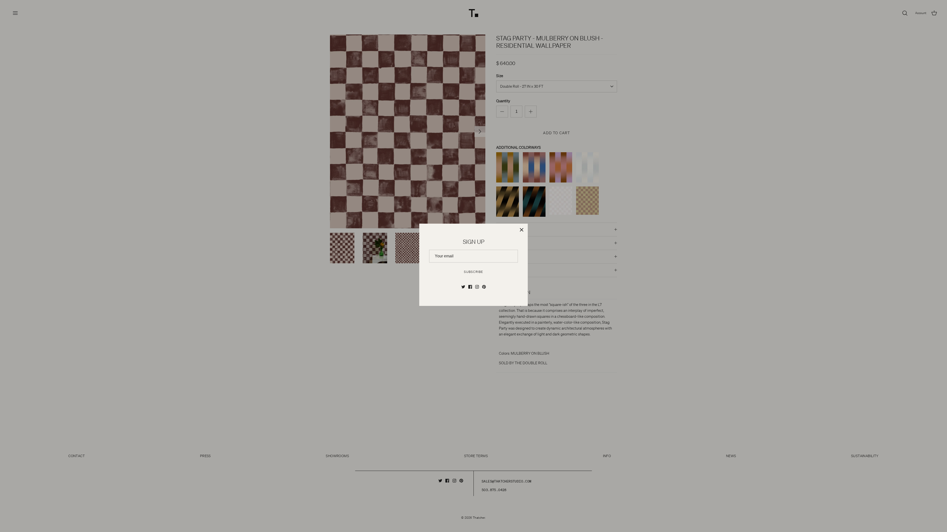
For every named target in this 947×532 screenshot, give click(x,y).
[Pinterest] (484, 287)
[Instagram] (477, 287)
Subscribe (473, 272)
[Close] (521, 229)
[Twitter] (463, 287)
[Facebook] (470, 287)
